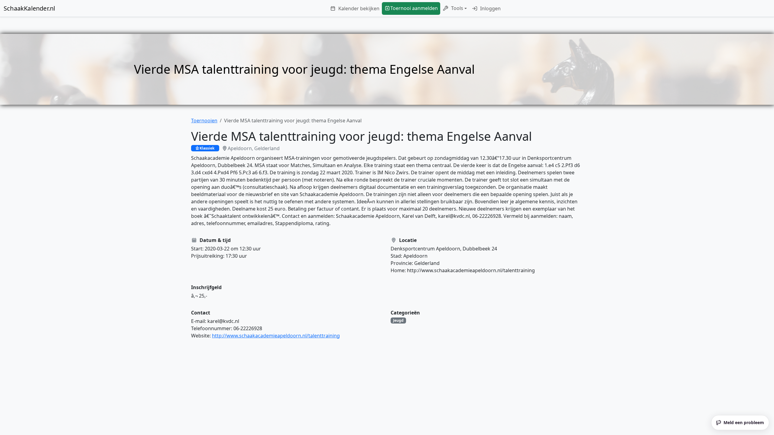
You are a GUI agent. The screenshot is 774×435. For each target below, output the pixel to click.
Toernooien (204, 120)
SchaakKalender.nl (29, 8)
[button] (454, 8)
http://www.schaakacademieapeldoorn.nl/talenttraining (276, 335)
